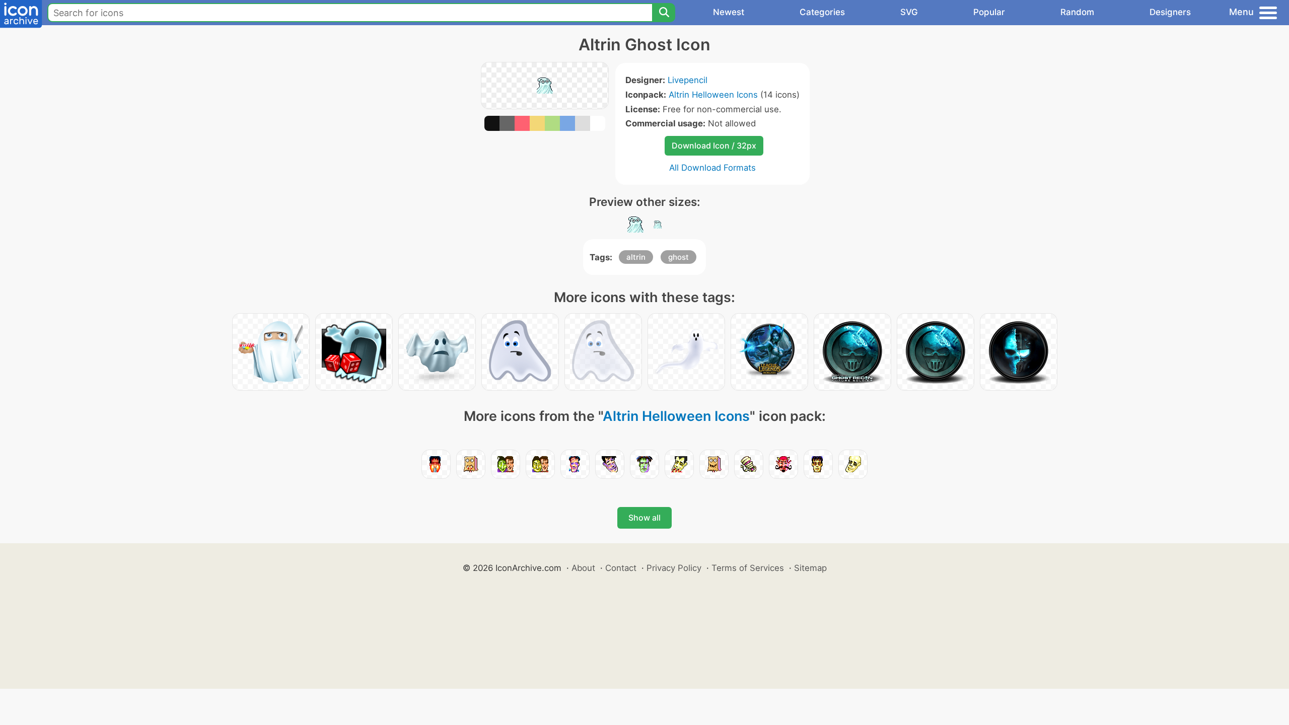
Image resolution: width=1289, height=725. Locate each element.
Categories (822, 12)
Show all (644, 518)
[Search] (663, 12)
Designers (1170, 12)
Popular (989, 12)
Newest (728, 12)
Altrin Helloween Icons (713, 95)
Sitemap (810, 568)
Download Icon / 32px (714, 145)
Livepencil (687, 80)
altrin (636, 257)
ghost (678, 257)
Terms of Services (747, 568)
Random (1077, 12)
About (583, 568)
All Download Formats (712, 168)
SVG (909, 12)
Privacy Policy (674, 568)
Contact (620, 568)
